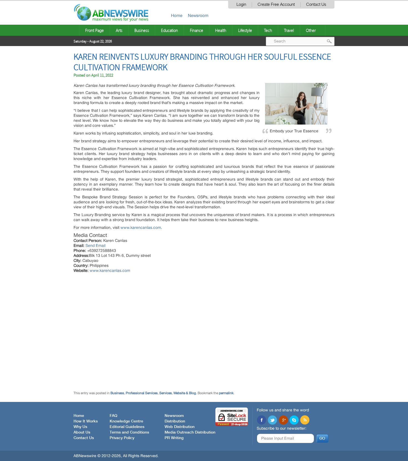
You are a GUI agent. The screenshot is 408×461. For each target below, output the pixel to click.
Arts (119, 30)
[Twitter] (272, 420)
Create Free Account (276, 4)
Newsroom (198, 15)
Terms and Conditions (129, 432)
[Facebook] (261, 420)
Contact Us (316, 4)
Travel (289, 30)
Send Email (95, 245)
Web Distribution (180, 427)
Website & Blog (184, 393)
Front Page (94, 30)
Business (141, 30)
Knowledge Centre (126, 421)
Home (176, 15)
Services (165, 393)
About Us (82, 432)
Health (220, 30)
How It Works (86, 421)
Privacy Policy (122, 438)
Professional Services (142, 393)
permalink (226, 393)
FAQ (113, 416)
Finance (196, 30)
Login (241, 4)
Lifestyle (245, 30)
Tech (268, 30)
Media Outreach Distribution (190, 432)
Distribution (175, 421)
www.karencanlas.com (140, 227)
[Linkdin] (283, 420)
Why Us (80, 427)
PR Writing (174, 438)
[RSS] (304, 420)
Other (311, 30)
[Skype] (294, 420)
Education (169, 30)
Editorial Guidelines (127, 427)
